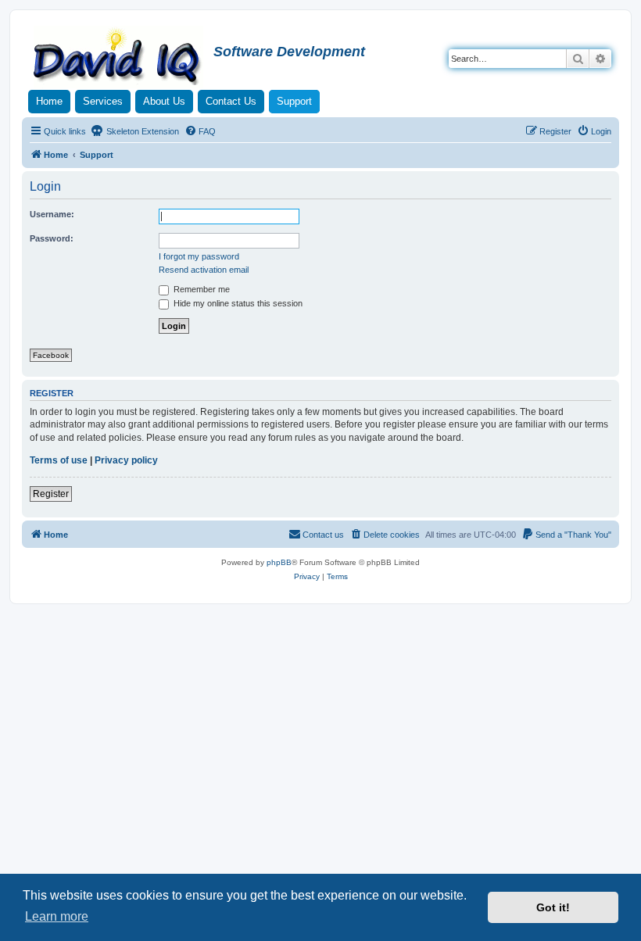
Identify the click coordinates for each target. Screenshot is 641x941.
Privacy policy (126, 460)
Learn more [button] (56, 916)
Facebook (51, 355)
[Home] (119, 58)
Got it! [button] (553, 907)
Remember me (200, 289)
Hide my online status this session (237, 303)
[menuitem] (200, 131)
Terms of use (59, 460)
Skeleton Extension (141, 131)
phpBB (279, 562)
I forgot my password (199, 256)
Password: (51, 238)
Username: (52, 214)
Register (51, 493)
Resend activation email (204, 269)
